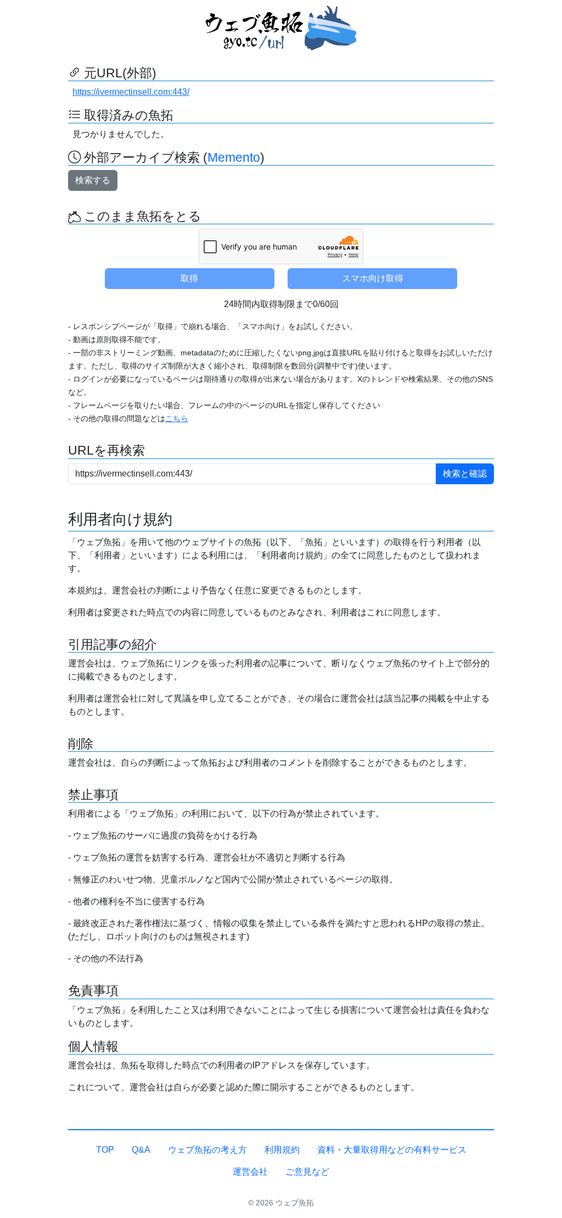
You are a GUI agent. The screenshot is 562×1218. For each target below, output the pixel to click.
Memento (233, 157)
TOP (105, 1149)
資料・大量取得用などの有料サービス (392, 1149)
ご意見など (307, 1171)
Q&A (141, 1149)
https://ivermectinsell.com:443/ (130, 92)
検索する (92, 180)
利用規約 (282, 1149)
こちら (176, 418)
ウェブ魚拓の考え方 (207, 1149)
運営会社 (250, 1171)
